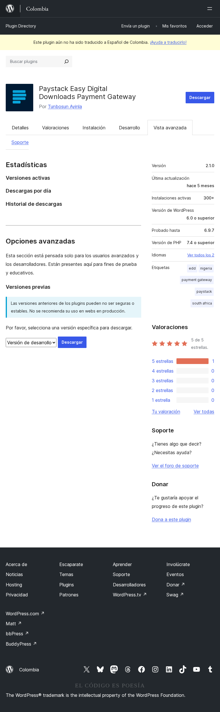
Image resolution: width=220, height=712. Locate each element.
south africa (202, 303)
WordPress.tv (130, 595)
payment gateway (197, 280)
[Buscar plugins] (66, 61)
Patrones (68, 595)
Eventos (175, 574)
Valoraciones (55, 127)
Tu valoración (166, 411)
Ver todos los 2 (200, 255)
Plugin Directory (21, 25)
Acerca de (16, 564)
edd (192, 268)
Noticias (14, 574)
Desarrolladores (129, 585)
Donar (175, 585)
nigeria (206, 268)
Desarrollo (129, 127)
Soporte (20, 142)
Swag (175, 595)
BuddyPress (21, 644)
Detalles (20, 127)
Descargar (200, 97)
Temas (66, 574)
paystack (204, 291)
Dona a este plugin (171, 519)
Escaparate (71, 564)
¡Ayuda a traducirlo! (168, 42)
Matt (14, 623)
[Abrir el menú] (211, 8)
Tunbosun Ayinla (65, 106)
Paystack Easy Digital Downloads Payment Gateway (87, 92)
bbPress (17, 633)
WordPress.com (25, 613)
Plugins (66, 585)
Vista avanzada (170, 127)
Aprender (122, 564)
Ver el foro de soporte (175, 465)
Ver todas (204, 411)
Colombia (29, 670)
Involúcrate (178, 564)
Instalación (93, 127)
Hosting (14, 585)
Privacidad (17, 595)
